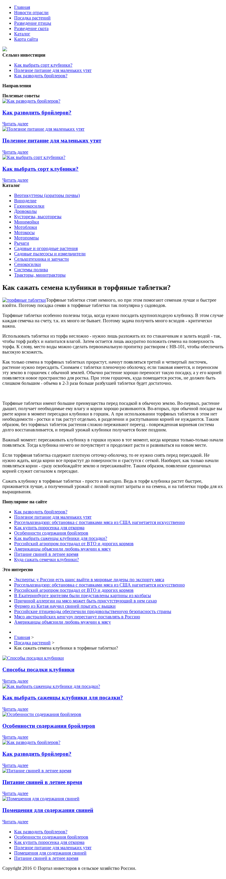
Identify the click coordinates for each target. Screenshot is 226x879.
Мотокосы (24, 232)
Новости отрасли (31, 12)
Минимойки (26, 221)
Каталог (22, 33)
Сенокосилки (27, 264)
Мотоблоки (25, 227)
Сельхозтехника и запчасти (41, 259)
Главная (22, 7)
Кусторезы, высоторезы (38, 216)
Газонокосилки (29, 205)
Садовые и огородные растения (46, 248)
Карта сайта (26, 39)
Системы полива (31, 269)
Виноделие (25, 200)
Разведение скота (31, 28)
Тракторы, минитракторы (40, 274)
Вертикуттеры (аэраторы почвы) (47, 195)
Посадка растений (32, 17)
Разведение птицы (32, 23)
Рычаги (21, 243)
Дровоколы (25, 211)
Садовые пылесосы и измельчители (50, 253)
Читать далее (15, 123)
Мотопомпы (26, 237)
